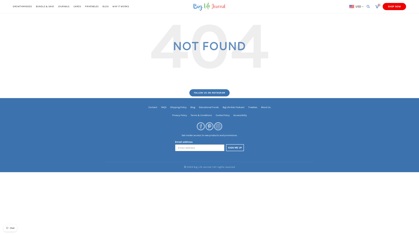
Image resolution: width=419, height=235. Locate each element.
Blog (105, 6)
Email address (184, 141)
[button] (356, 6)
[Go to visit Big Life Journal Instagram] (218, 126)
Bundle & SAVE (45, 6)
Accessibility (240, 115)
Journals (64, 6)
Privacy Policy (179, 115)
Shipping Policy (178, 107)
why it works (120, 6)
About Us (266, 107)
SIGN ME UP (235, 147)
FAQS (163, 107)
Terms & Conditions (201, 115)
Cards (77, 6)
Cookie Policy (223, 115)
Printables (92, 6)
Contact (152, 107)
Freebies (252, 107)
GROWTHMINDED (22, 6)
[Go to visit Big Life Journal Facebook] (201, 126)
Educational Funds (209, 107)
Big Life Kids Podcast (234, 107)
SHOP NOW (394, 6)
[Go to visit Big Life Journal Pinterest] (209, 126)
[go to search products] (368, 6)
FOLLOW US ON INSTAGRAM (209, 92)
